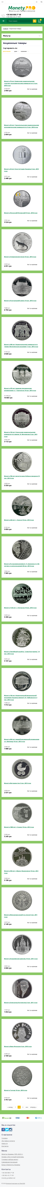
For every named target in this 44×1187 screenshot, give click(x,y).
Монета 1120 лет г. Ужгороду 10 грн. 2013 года (20, 608)
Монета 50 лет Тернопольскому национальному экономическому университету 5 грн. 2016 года (21, 126)
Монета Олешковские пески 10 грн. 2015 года (20, 257)
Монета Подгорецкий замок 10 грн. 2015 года (20, 301)
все (27, 1107)
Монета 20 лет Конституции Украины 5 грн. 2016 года (21, 170)
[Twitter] (6, 1129)
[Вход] (36, 2)
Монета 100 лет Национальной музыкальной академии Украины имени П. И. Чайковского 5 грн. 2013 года (20, 698)
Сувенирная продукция (9, 1162)
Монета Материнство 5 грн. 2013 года (17, 783)
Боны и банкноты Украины (11, 1165)
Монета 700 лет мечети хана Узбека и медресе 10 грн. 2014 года (22, 477)
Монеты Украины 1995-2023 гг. (12, 1154)
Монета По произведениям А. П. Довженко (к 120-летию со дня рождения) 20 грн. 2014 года (22, 565)
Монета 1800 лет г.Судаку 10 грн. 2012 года (19, 827)
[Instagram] (10, 1129)
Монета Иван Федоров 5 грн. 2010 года (18, 1046)
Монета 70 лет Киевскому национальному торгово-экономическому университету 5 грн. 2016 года (21, 83)
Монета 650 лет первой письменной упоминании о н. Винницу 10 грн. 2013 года (21, 740)
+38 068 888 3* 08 (13, 14)
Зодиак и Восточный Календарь (13, 1157)
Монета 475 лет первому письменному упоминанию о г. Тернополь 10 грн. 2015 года (20, 389)
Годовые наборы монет (10, 1159)
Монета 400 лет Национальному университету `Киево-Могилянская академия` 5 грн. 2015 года (21, 346)
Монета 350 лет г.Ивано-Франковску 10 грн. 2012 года (21, 872)
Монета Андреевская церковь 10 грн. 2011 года (21, 959)
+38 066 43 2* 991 (13, 17)
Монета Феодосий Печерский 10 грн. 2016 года (20, 213)
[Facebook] (3, 1129)
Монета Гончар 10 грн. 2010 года (15, 1090)
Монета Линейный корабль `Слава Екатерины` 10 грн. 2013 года (22, 653)
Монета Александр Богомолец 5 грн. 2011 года (20, 1002)
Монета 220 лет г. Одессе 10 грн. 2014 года (19, 520)
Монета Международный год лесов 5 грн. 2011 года (20, 916)
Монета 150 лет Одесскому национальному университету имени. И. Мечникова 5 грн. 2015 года (20, 434)
